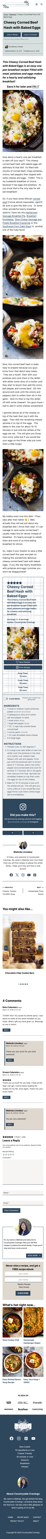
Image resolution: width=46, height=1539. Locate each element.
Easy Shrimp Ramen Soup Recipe (12, 1361)
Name (6, 1193)
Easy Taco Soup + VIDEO (33, 1361)
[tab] (18, 984)
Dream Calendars (11, 1072)
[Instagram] (18, 1438)
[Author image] (6, 46)
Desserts (25, 1460)
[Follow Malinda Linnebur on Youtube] (29, 875)
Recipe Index (23, 1517)
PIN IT (35, 86)
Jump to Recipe (12, 34)
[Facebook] (11, 1438)
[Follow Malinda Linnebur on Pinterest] (34, 875)
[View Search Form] (41, 4)
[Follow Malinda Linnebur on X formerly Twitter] (17, 875)
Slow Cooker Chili (12, 1322)
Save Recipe (24, 662)
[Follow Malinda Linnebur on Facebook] (11, 875)
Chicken (24, 1467)
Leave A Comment (30, 34)
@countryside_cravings (17, 822)
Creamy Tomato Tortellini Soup (9, 891)
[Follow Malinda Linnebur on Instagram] (23, 875)
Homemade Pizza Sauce (35, 891)
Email (6, 1203)
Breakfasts (25, 1463)
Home (10, 1517)
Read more (33, 1255)
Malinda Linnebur (17, 47)
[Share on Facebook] (33, 833)
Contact (37, 1517)
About (36, 1521)
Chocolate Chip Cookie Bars (19, 973)
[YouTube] (33, 1438)
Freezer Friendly (25, 1453)
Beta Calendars (10, 1007)
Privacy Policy (17, 1521)
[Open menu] (37, 4)
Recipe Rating (8, 1151)
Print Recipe (24, 667)
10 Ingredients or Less (25, 1450)
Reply (6, 1030)
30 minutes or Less (24, 1457)
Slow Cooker (24, 1447)
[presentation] (23, 941)
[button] (8, 582)
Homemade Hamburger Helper (33, 1322)
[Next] (40, 948)
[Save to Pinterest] (13, 833)
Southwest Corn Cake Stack (17, 226)
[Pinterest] (26, 1438)
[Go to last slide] (6, 948)
